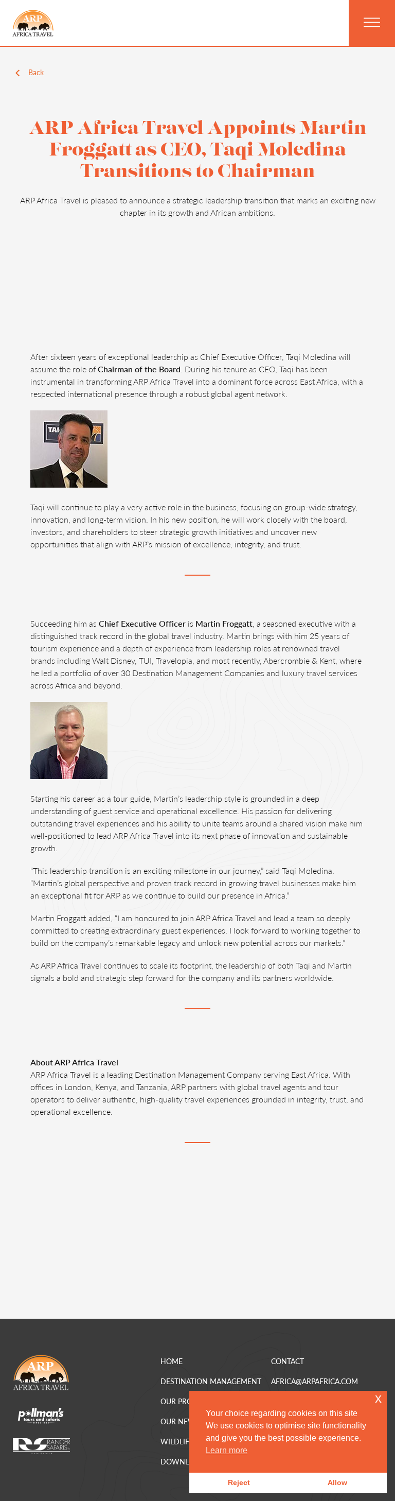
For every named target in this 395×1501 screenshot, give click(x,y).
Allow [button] (337, 1482)
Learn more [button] (226, 1450)
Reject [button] (239, 1482)
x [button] (378, 1398)
